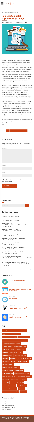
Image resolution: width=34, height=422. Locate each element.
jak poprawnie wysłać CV (7, 370)
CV (7, 130)
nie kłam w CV (5, 382)
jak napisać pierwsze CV (23, 361)
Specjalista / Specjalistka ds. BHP (10, 243)
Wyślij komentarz (10, 185)
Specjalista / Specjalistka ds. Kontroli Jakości (13, 252)
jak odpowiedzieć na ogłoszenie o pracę (10, 367)
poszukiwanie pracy (22, 130)
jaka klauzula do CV (21, 349)
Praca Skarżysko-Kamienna (8, 407)
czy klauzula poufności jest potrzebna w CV (11, 343)
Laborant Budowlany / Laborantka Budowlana (13, 247)
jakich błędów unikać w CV (20, 355)
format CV (13, 349)
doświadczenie (5, 349)
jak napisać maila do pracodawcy (9, 361)
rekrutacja (14, 388)
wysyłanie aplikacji (15, 391)
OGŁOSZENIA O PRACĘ (21, 420)
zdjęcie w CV (23, 391)
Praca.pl (17, 216)
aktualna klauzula (6, 330)
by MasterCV (19, 22)
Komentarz (4, 148)
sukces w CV (21, 388)
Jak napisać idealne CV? (26, 358)
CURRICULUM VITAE (21, 418)
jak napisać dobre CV (14, 358)
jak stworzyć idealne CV (7, 373)
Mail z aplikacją (13, 298)
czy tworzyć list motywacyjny (20, 346)
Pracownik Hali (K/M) (7, 223)
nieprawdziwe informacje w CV (17, 382)
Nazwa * (4, 165)
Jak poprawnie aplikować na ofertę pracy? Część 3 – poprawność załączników (19, 307)
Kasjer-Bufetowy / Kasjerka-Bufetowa (11, 256)
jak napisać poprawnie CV (7, 364)
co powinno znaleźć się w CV (8, 340)
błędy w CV (4, 334)
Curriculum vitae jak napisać (10, 12)
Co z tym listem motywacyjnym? (17, 280)
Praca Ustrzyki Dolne (7, 409)
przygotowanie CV (6, 388)
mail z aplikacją (23, 379)
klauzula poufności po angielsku (9, 376)
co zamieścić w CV (20, 340)
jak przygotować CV (19, 370)
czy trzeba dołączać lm (7, 346)
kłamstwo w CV (5, 379)
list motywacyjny (14, 379)
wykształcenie (5, 391)
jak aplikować (5, 352)
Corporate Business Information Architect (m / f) (14, 262)
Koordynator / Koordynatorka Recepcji (12, 219)
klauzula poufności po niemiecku (24, 376)
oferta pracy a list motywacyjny (9, 385)
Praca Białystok (5, 402)
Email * (3, 172)
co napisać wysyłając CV (23, 337)
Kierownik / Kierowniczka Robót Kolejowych (13, 238)
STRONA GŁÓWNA (10, 418)
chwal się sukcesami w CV (14, 334)
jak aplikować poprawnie (7, 355)
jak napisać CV (13, 130)
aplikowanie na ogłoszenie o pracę (19, 330)
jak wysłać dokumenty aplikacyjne (21, 373)
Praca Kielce (4, 403)
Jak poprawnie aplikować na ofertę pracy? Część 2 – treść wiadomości (19, 316)
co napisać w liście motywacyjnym (9, 337)
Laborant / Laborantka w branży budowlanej (13, 234)
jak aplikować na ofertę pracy (16, 352)
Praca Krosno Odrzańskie (8, 405)
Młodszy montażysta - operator (10, 229)
